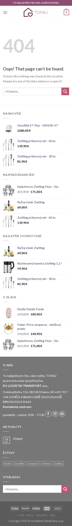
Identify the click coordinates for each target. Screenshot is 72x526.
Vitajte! (18, 438)
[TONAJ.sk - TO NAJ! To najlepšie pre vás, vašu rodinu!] (36, 12)
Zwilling (58, 463)
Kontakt (42, 515)
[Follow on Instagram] (55, 414)
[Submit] (65, 91)
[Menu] (5, 12)
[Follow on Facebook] (48, 414)
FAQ (52, 515)
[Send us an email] (62, 414)
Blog (30, 515)
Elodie (7, 463)
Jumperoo (33, 463)
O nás (20, 515)
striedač (46, 463)
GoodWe (19, 463)
